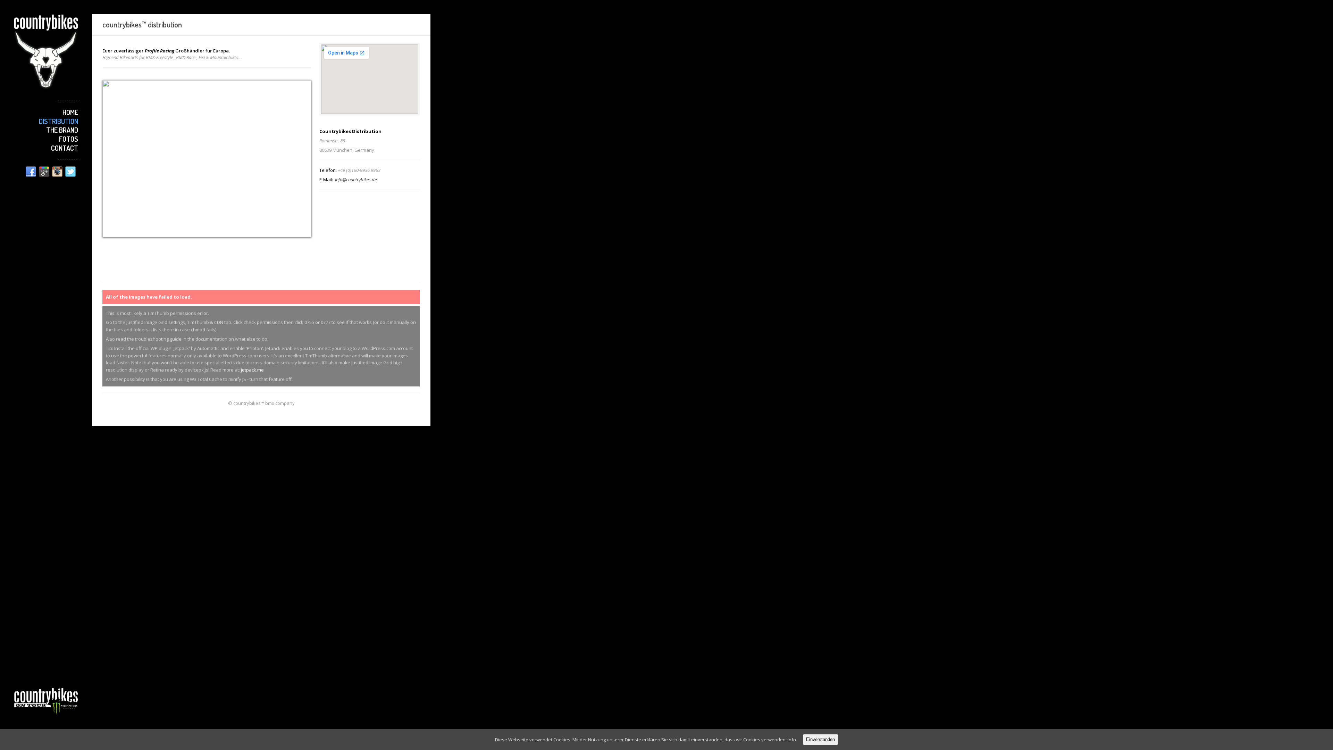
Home (70, 112)
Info (792, 739)
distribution (58, 121)
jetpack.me (252, 370)
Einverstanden (820, 739)
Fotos (68, 138)
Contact (64, 147)
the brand (62, 129)
